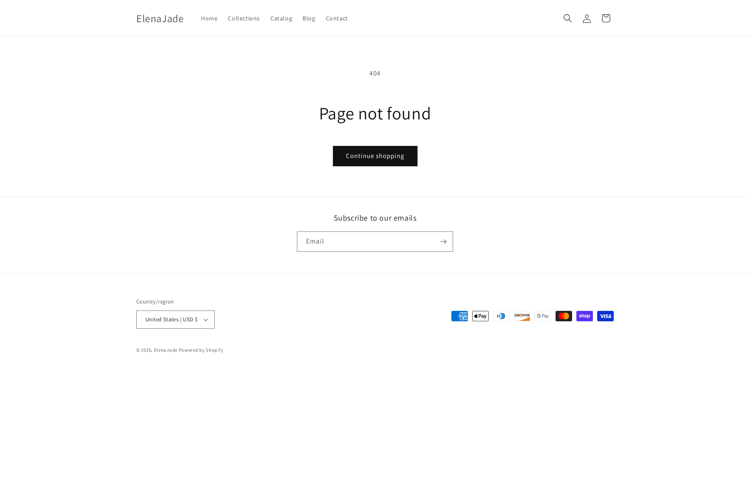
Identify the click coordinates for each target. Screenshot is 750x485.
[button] (567, 18)
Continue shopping (375, 156)
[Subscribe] (443, 241)
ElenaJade (166, 350)
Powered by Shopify (201, 350)
